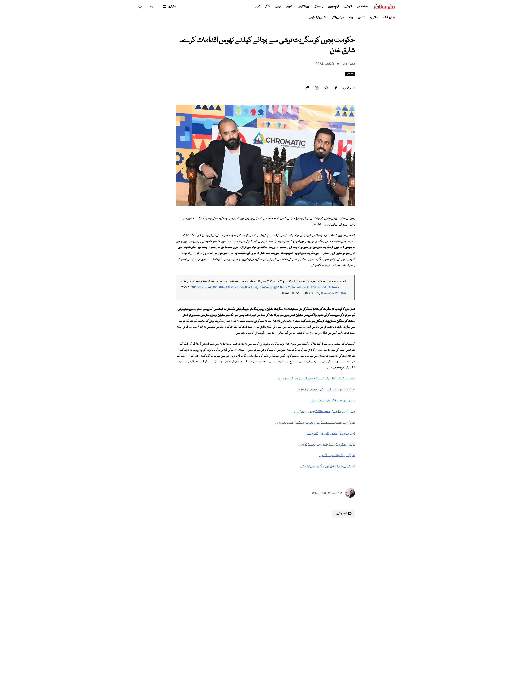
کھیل (278, 6)
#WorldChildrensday (231, 287)
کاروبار (289, 6)
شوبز (258, 6)
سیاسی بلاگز (338, 17)
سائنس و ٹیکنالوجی (318, 17)
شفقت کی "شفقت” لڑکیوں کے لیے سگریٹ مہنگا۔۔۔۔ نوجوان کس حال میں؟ (316, 379)
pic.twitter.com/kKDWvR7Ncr (321, 287)
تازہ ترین (348, 6)
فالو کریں (172, 7)
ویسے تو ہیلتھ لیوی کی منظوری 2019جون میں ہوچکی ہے (324, 411)
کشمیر (361, 17)
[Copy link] (307, 87)
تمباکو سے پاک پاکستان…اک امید (337, 455)
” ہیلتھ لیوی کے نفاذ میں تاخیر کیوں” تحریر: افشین (329, 433)
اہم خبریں (333, 6)
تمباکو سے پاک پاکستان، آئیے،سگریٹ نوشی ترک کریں (327, 466)
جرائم (351, 17)
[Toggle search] (140, 6)
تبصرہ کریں (341, 513)
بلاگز (267, 6)
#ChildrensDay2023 (205, 287)
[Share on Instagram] (316, 87)
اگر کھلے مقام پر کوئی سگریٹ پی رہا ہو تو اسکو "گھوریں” (326, 444)
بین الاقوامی (303, 6)
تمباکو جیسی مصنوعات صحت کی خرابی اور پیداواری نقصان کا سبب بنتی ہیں (315, 422)
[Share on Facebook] (335, 87)
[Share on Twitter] (326, 87)
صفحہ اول (362, 6)
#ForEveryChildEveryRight (261, 287)
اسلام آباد (374, 17)
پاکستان (318, 6)
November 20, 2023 (333, 293)
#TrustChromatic (290, 287)
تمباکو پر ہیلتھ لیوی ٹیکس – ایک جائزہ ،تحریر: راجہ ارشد (326, 389)
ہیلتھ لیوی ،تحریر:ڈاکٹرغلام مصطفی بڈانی (333, 400)
